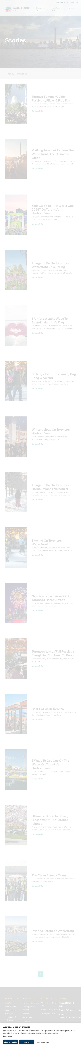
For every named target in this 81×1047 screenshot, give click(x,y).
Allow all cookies (10, 1042)
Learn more (7, 1036)
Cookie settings (43, 1042)
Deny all (27, 1042)
